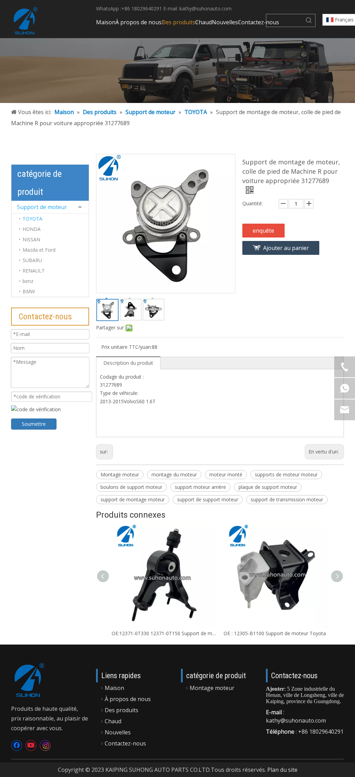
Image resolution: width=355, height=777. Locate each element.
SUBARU (32, 260)
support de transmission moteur (287, 499)
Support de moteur (42, 207)
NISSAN (31, 239)
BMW (29, 291)
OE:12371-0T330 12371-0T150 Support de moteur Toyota (164, 633)
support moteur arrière (200, 487)
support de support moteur (207, 499)
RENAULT (34, 270)
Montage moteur (120, 474)
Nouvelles (118, 732)
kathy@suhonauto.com (206, 8)
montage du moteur (174, 474)
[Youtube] (30, 745)
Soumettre (34, 424)
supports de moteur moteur (286, 474)
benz (28, 281)
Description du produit (128, 363)
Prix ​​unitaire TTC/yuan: (126, 347)
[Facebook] (16, 745)
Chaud (113, 721)
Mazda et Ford (39, 250)
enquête (263, 230)
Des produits (121, 710)
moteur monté (225, 474)
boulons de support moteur (131, 487)
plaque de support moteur (268, 487)
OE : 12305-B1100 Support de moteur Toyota (275, 633)
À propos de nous (128, 699)
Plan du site (282, 770)
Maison (114, 688)
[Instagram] (45, 745)
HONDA (32, 229)
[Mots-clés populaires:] (309, 20)
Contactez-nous (125, 743)
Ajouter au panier (286, 248)
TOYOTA (32, 218)
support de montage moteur (133, 499)
